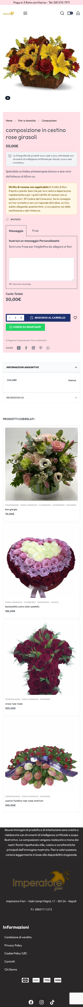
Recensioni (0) (15, 397)
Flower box (45, 505)
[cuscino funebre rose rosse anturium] (41, 755)
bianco (72, 380)
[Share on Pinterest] (40, 348)
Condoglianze (12, 699)
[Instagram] (41, 1002)
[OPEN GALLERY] (41, 63)
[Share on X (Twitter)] (18, 348)
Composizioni (49, 120)
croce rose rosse (14, 703)
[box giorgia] (41, 464)
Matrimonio (59, 505)
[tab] (41, 367)
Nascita (55, 602)
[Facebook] (31, 1002)
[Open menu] (25, 13)
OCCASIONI (71, 505)
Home (9, 120)
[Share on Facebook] (26, 348)
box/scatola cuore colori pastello (22, 606)
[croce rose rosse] (41, 658)
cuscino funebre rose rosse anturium (24, 800)
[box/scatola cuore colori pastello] (41, 561)
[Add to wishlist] (75, 318)
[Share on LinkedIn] (33, 348)
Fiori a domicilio (27, 120)
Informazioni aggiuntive (22, 367)
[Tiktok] (52, 1002)
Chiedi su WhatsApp (27, 326)
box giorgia (11, 509)
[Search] (62, 13)
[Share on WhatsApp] (48, 348)
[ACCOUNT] (78, 13)
